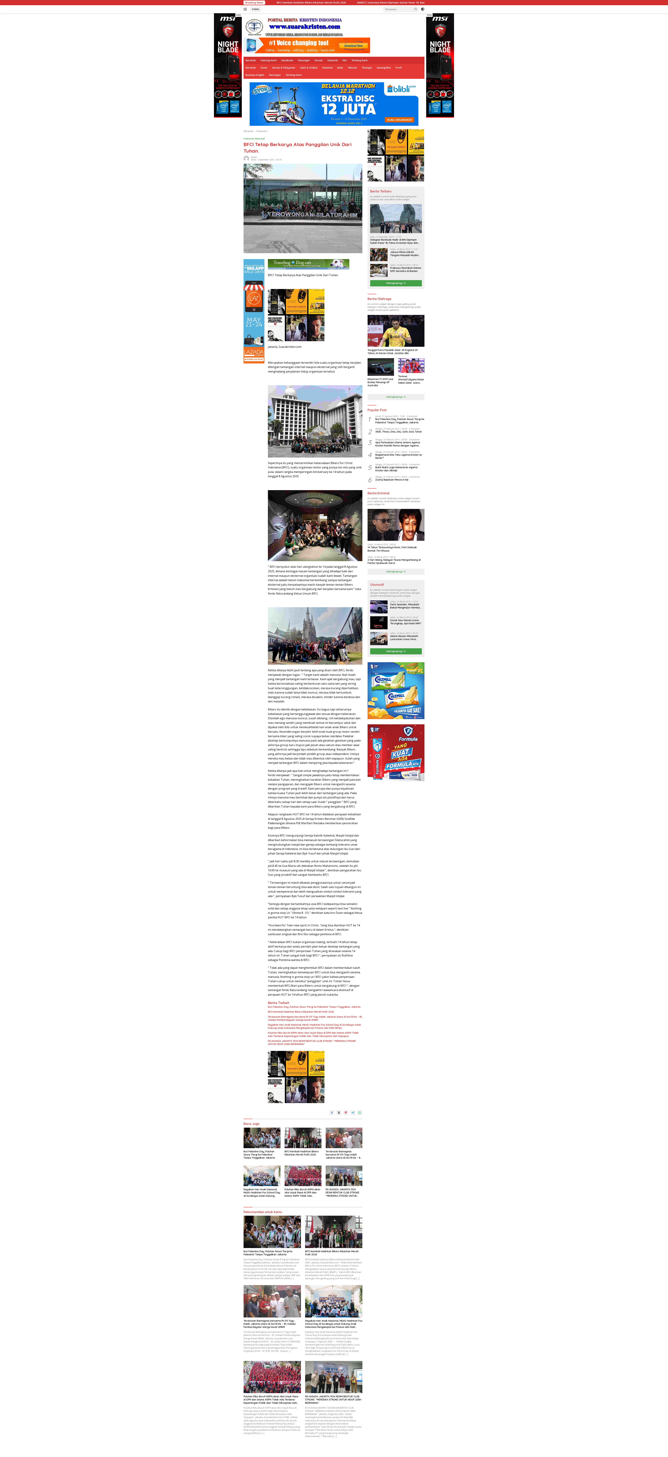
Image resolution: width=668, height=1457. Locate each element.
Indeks (255, 9)
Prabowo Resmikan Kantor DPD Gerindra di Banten (406, 269)
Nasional (333, 60)
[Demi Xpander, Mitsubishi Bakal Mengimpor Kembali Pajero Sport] (379, 606)
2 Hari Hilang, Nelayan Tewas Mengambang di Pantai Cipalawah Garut (394, 561)
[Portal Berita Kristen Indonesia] (296, 27)
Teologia (367, 67)
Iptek (340, 67)
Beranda (251, 60)
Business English (255, 75)
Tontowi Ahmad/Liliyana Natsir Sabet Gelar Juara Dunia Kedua (411, 379)
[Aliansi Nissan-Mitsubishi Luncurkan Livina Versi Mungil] (379, 638)
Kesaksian (287, 60)
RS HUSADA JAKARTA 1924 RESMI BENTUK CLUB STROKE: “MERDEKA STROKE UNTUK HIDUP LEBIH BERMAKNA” (312, 1042)
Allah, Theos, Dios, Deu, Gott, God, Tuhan (398, 431)
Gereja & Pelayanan (283, 67)
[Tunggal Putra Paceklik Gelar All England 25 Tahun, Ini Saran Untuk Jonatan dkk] (396, 331)
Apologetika (384, 67)
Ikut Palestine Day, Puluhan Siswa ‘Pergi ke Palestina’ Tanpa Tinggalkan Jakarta (314, 1006)
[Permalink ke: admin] (246, 158)
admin (254, 157)
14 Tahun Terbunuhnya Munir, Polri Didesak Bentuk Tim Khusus (392, 549)
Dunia (264, 67)
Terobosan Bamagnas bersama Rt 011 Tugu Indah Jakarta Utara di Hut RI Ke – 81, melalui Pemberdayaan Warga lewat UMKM (299, 2)
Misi (345, 60)
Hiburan (352, 67)
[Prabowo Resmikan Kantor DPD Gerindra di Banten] (379, 270)
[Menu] (246, 9)
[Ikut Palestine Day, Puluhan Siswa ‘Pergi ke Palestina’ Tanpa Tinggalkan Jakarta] (262, 1138)
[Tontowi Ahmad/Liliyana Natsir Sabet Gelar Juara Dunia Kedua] (411, 365)
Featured (249, 138)
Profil (399, 67)
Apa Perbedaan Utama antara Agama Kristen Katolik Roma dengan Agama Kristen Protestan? (397, 444)
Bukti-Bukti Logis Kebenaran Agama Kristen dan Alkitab (396, 469)
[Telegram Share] (352, 1112)
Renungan (304, 60)
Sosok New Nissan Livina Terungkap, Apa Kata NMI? (405, 622)
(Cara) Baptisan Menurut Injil (391, 479)
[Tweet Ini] (338, 1112)
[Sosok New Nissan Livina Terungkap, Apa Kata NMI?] (379, 622)
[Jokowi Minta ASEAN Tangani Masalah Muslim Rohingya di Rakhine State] (379, 254)
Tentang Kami (360, 60)
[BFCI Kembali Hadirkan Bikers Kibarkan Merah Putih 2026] (303, 1138)
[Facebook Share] (332, 1112)
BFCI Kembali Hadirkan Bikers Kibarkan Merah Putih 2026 (301, 1011)
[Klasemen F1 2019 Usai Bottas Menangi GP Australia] (381, 367)
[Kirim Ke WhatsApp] (359, 1112)
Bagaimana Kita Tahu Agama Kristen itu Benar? (398, 456)
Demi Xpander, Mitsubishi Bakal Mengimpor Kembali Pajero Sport (405, 606)
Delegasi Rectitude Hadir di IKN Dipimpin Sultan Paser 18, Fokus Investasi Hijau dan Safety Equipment (394, 241)
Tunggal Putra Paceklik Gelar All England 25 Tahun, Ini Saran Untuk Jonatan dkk (393, 352)
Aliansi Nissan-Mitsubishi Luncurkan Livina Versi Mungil (404, 638)
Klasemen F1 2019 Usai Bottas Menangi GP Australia (380, 382)
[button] (415, 9)
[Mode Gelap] (422, 9)
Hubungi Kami (269, 60)
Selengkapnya (394, 283)
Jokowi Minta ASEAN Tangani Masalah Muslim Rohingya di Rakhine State (405, 254)
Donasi (319, 60)
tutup (238, 15)
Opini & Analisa (308, 67)
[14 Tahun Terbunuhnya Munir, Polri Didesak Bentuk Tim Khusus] (396, 525)
